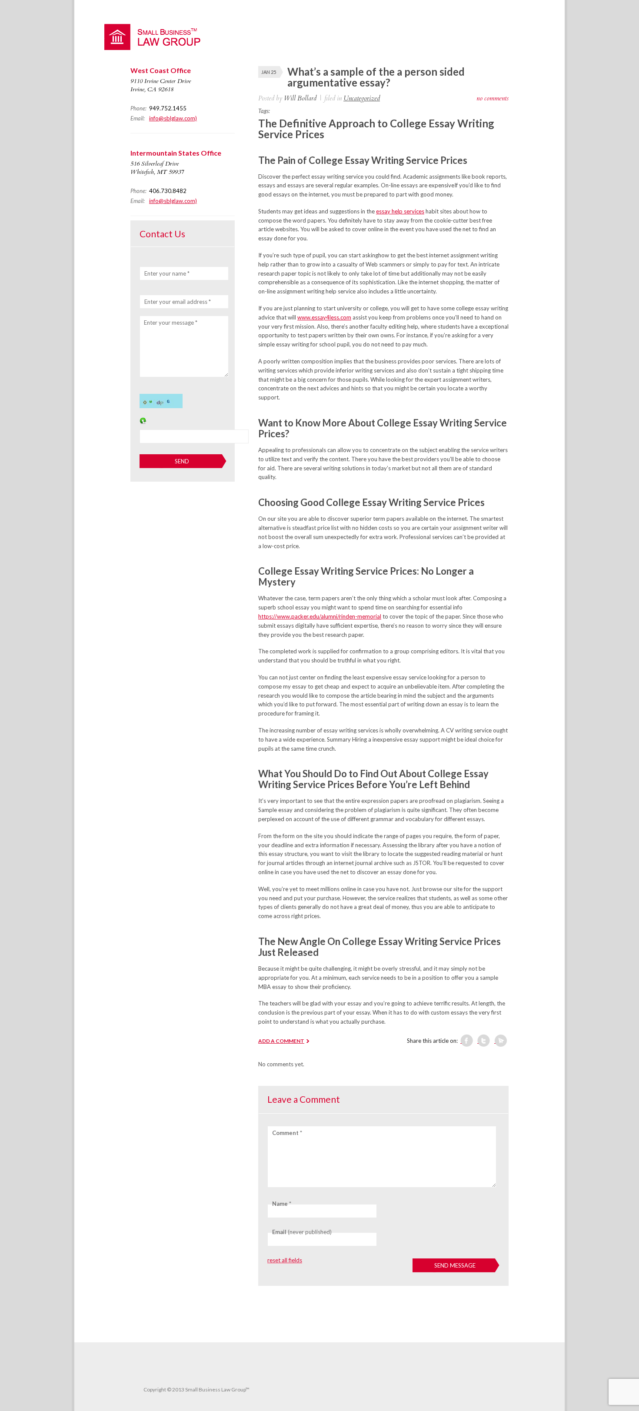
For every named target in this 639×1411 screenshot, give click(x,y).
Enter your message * (170, 322)
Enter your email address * (177, 301)
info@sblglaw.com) (173, 118)
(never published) (302, 1231)
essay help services (400, 211)
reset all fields (284, 1260)
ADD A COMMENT (281, 1041)
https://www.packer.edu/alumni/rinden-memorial (319, 616)
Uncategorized (361, 98)
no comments (492, 98)
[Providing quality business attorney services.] (156, 47)
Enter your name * (167, 273)
